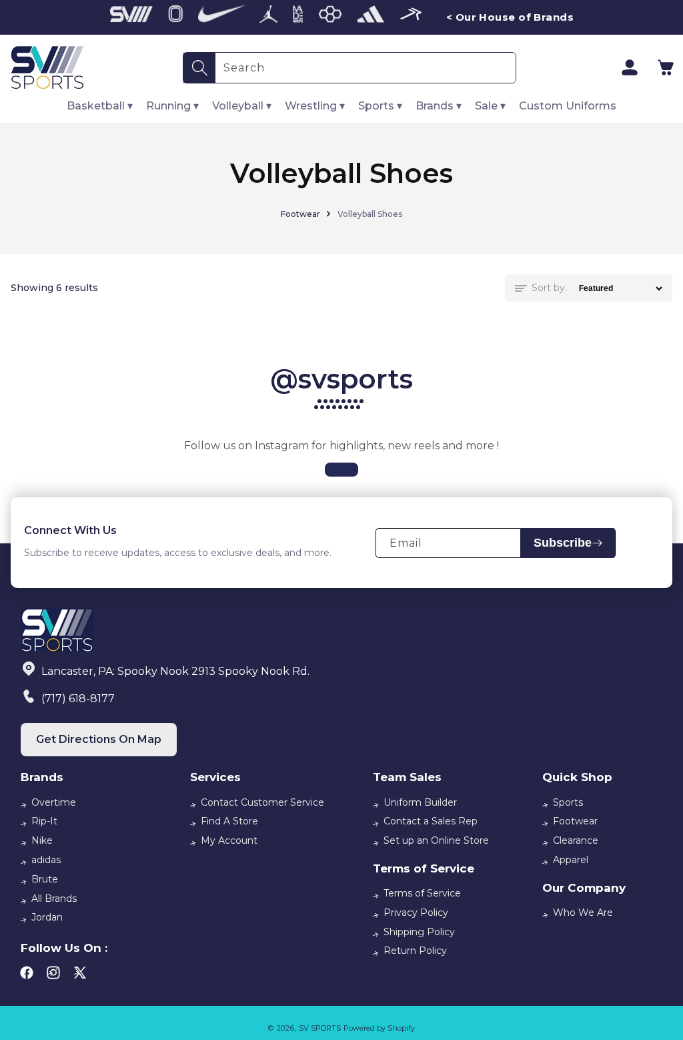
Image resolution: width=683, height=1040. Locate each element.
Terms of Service (422, 893)
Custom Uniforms (567, 105)
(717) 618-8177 (78, 698)
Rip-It (44, 821)
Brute (44, 879)
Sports (568, 802)
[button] (665, 67)
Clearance (575, 840)
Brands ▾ (439, 105)
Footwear (300, 214)
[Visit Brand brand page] (131, 17)
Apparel (570, 860)
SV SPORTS (320, 1028)
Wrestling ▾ (315, 105)
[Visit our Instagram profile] (341, 470)
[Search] (199, 68)
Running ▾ (172, 105)
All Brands (54, 898)
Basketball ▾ (100, 105)
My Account (229, 840)
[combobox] (365, 68)
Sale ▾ (490, 105)
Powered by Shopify (379, 1028)
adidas (46, 860)
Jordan (47, 917)
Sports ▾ (380, 105)
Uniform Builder (420, 802)
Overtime (53, 802)
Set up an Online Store (436, 840)
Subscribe (563, 542)
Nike (42, 840)
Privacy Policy (416, 912)
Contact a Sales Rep (431, 821)
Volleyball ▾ (241, 105)
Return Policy (415, 951)
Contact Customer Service (262, 802)
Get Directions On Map (98, 739)
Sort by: (549, 288)
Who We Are (583, 912)
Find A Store (229, 821)
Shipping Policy (419, 932)
